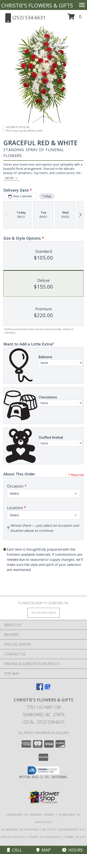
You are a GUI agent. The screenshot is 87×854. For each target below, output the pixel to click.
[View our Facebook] (39, 688)
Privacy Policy (13, 837)
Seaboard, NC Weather (20, 829)
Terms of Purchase (45, 837)
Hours (74, 850)
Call (16, 850)
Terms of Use (75, 837)
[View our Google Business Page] (47, 688)
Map (45, 850)
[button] (75, 18)
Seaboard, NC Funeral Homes (30, 815)
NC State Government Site (64, 829)
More (9, 178)
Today (46, 196)
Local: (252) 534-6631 (43, 722)
